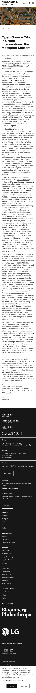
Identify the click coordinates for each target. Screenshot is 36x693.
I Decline (24, 686)
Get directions (7, 458)
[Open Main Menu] (33, 3)
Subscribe (7, 505)
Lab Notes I (15, 55)
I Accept (11, 686)
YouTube (4, 528)
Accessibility (6, 571)
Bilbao (4, 595)
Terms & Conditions (8, 662)
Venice (4, 598)
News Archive (6, 584)
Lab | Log (5, 55)
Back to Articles (8, 29)
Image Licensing (7, 557)
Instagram (5, 519)
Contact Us (5, 563)
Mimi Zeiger (8, 58)
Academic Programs (8, 542)
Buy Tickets (7, 473)
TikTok (4, 522)
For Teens (5, 581)
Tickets (24, 3)
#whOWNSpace (27, 256)
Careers (4, 536)
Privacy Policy (6, 665)
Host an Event (6, 554)
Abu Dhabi (5, 592)
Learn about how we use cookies (11, 681)
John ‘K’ (9, 393)
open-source (5, 399)
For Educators (6, 574)
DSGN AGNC (22, 263)
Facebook (5, 516)
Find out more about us (10, 488)
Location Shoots (7, 560)
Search (29, 3)
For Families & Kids (8, 577)
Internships (5, 539)
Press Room (6, 551)
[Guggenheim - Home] (10, 3)
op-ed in (12, 135)
